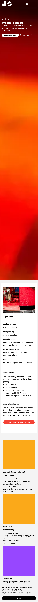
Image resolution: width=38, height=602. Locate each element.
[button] (34, 4)
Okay (19, 598)
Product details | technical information (19, 422)
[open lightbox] (19, 300)
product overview (10, 35)
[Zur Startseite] (7, 4)
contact (26, 35)
